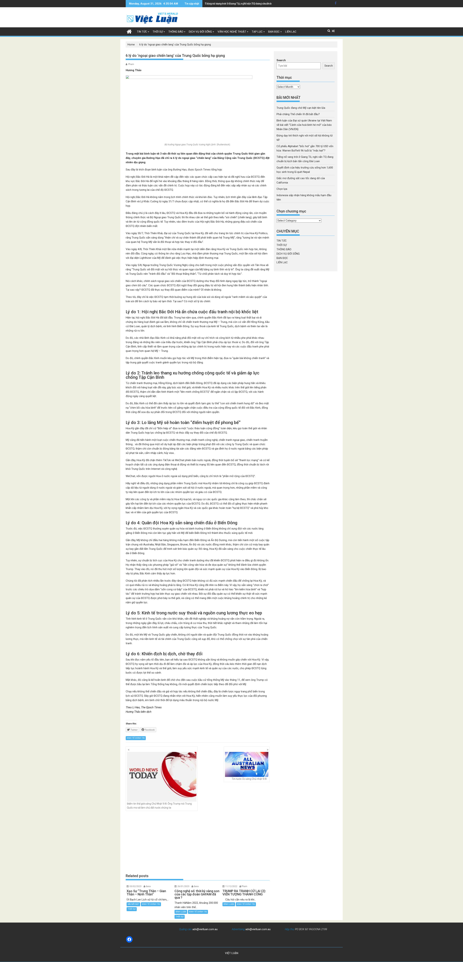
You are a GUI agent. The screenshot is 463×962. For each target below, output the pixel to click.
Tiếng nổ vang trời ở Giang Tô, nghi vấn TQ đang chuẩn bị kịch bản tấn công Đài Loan (255, 3)
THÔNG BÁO (175, 31)
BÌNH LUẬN (181, 912)
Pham (131, 64)
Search (281, 60)
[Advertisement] (198, 842)
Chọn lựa (282, 189)
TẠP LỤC (257, 31)
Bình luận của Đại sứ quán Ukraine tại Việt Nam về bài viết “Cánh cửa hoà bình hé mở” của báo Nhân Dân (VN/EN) (304, 125)
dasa (148, 886)
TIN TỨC (142, 31)
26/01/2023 (183, 886)
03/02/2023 (135, 886)
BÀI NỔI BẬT (133, 904)
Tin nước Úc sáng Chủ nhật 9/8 (249, 778)
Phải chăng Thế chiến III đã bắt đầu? (298, 114)
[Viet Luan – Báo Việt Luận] (129, 31)
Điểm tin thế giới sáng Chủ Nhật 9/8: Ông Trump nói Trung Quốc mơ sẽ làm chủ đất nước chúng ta (159, 805)
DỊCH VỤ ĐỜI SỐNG (200, 31)
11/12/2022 (231, 886)
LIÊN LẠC (290, 31)
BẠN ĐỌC (274, 31)
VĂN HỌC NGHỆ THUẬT (232, 31)
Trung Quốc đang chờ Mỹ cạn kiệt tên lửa (301, 107)
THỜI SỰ (158, 31)
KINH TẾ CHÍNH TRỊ (136, 738)
